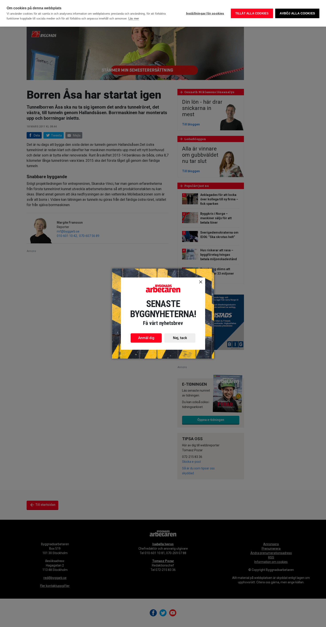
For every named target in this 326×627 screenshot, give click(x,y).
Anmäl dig (146, 338)
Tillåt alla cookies (252, 13)
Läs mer (133, 18)
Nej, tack (180, 338)
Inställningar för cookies (205, 13)
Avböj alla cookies (297, 13)
